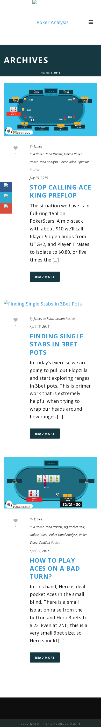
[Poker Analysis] (50, 22)
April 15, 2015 (39, 326)
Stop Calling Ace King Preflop (60, 191)
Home (45, 73)
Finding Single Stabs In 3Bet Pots (56, 344)
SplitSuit (83, 162)
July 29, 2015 (39, 178)
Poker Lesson (56, 318)
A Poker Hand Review (47, 154)
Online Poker (73, 154)
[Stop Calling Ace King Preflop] (50, 109)
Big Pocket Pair (74, 527)
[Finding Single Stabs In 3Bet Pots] (50, 304)
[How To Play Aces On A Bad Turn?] (50, 482)
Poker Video (68, 162)
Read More (45, 277)
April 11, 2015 (39, 551)
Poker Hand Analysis (44, 162)
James (38, 146)
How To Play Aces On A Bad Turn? (55, 568)
